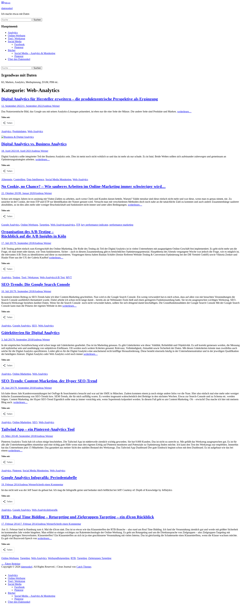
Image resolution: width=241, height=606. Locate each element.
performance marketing (121, 224)
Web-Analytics (35, 131)
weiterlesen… (184, 111)
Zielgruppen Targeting (99, 558)
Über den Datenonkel (19, 59)
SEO (34, 325)
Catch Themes (83, 566)
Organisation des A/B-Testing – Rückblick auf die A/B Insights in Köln (33, 234)
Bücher (11, 50)
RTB (73, 558)
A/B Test (60, 277)
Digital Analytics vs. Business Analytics (34, 144)
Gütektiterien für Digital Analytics (30, 332)
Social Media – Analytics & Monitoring (34, 53)
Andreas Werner (51, 106)
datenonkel (7, 8)
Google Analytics (10, 224)
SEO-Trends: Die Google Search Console (35, 284)
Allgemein (6, 179)
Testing (16, 277)
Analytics (13, 32)
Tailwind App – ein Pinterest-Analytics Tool (38, 429)
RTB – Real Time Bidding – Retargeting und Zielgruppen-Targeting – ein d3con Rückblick (77, 517)
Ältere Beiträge (10, 563)
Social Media (14, 41)
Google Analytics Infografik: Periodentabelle (39, 477)
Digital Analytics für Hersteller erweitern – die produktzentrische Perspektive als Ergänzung (79, 99)
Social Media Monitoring (58, 179)
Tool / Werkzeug (16, 38)
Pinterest (18, 47)
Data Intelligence (35, 179)
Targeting (44, 224)
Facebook (19, 44)
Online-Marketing (21, 373)
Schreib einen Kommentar (49, 484)
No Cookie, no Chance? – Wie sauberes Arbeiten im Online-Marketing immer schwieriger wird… (83, 186)
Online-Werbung (16, 35)
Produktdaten (19, 131)
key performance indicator (94, 224)
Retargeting (63, 558)
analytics (70, 224)
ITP (78, 224)
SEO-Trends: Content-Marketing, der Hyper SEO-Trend (49, 381)
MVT (69, 277)
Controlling (19, 179)
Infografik (52, 510)
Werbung (52, 558)
